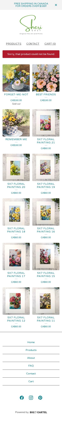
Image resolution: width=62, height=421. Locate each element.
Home (31, 342)
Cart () (50, 43)
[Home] (31, 25)
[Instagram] (31, 397)
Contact (32, 43)
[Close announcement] (55, 4)
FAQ (31, 365)
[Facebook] (21, 397)
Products (13, 43)
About (31, 358)
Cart (31, 381)
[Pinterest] (40, 397)
